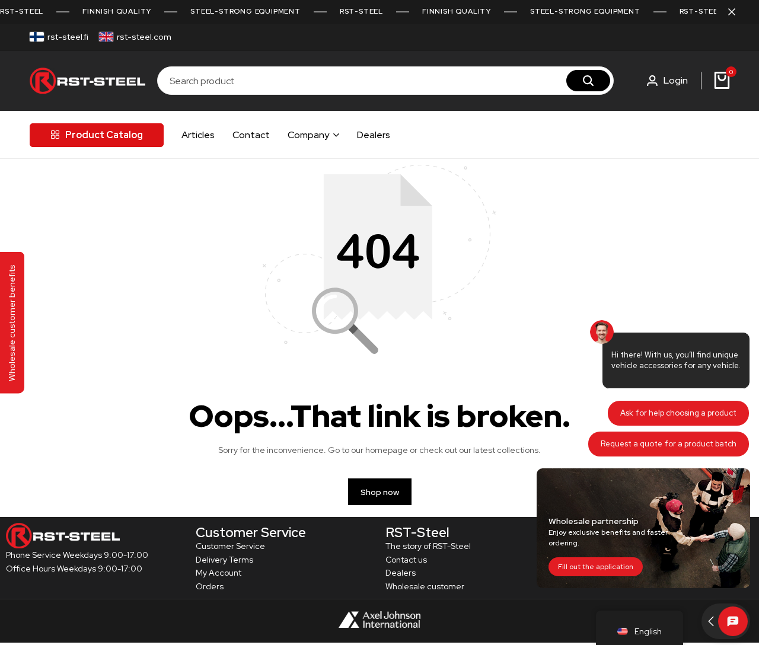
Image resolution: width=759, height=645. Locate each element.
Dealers (373, 135)
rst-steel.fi (67, 36)
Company (308, 135)
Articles (198, 135)
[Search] (588, 80)
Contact (251, 135)
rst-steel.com (144, 36)
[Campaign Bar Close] (737, 12)
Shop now (380, 492)
